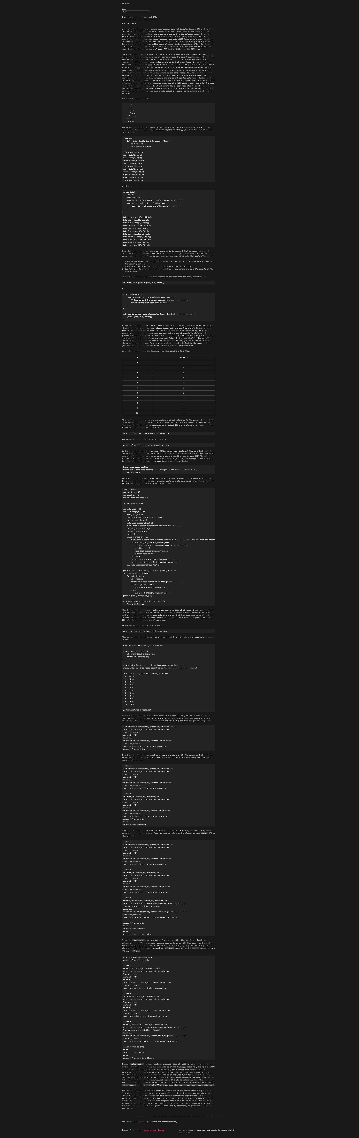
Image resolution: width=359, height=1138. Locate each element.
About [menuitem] (135, 12)
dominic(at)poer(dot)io (152, 1130)
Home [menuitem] (135, 9)
